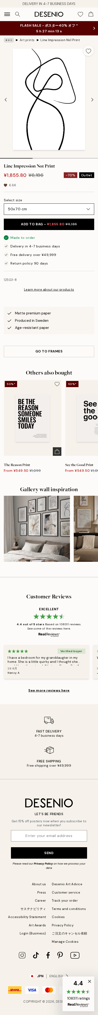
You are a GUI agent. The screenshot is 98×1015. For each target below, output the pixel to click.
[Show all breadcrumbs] (9, 40)
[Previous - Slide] (6, 100)
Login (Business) (33, 933)
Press (41, 892)
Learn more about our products (49, 290)
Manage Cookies (65, 942)
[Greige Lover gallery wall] (37, 529)
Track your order (65, 901)
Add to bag (49, 224)
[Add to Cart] (57, 451)
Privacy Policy (43, 864)
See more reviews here (49, 690)
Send (49, 853)
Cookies (58, 917)
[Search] (17, 14)
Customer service (66, 892)
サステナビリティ (33, 909)
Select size (13, 200)
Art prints (27, 40)
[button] (78, 994)
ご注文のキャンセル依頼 (69, 933)
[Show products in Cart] (91, 14)
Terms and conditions (69, 909)
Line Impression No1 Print (60, 40)
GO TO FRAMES (49, 351)
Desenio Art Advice (67, 884)
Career (40, 901)
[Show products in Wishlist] (80, 14)
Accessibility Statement (27, 917)
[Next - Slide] (92, 100)
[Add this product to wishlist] (88, 50)
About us (39, 884)
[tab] (16, 157)
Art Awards (37, 925)
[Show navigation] (7, 14)
